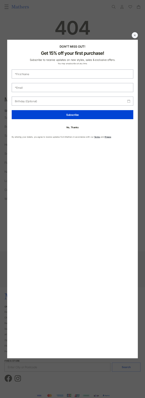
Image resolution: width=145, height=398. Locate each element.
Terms (97, 137)
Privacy (108, 137)
